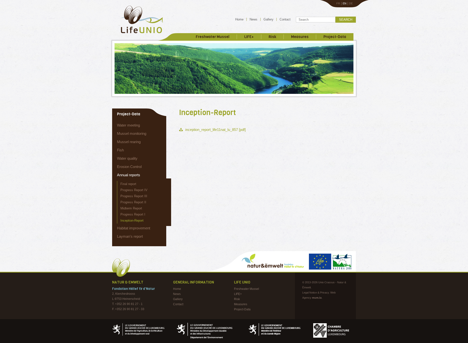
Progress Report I (132, 214)
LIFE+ (249, 36)
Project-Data (334, 36)
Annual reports (128, 175)
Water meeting (128, 125)
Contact (285, 19)
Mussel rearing (129, 142)
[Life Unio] (138, 34)
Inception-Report (132, 220)
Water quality (127, 158)
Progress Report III (133, 196)
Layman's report (130, 236)
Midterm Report (131, 208)
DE (351, 3)
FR (338, 3)
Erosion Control (129, 167)
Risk (272, 36)
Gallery (268, 19)
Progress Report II (133, 202)
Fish (120, 150)
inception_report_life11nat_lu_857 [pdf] (215, 129)
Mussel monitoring (131, 133)
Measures (300, 36)
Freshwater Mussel (212, 36)
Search (345, 19)
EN (344, 3)
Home (239, 19)
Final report (128, 184)
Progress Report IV (133, 190)
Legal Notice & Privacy (315, 292)
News (253, 19)
